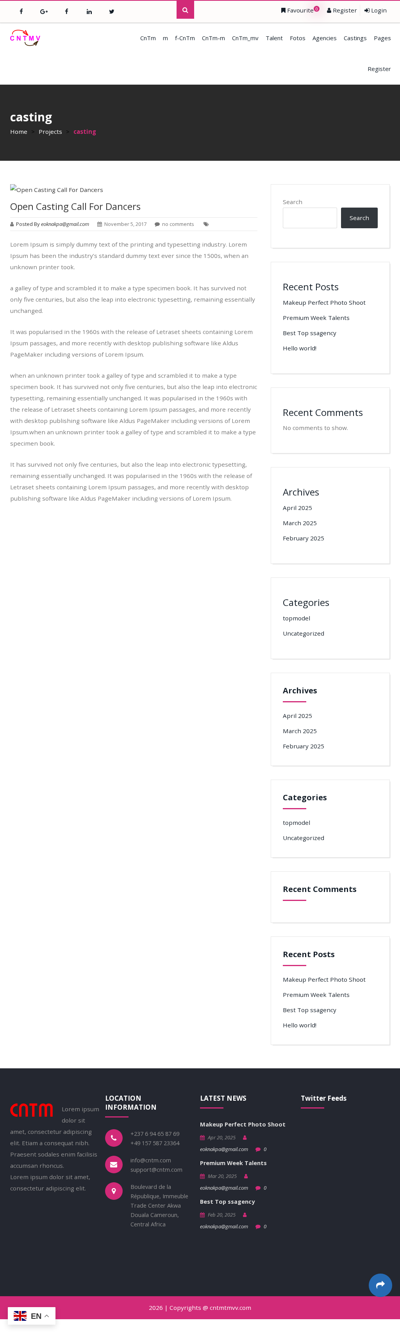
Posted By (53, 223)
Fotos (297, 38)
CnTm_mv (245, 38)
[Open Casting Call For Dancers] (134, 189)
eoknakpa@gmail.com (224, 1149)
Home (18, 131)
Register (344, 10)
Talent (274, 38)
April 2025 (297, 508)
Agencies (324, 38)
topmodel (296, 618)
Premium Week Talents (316, 318)
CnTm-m (213, 38)
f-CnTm (185, 38)
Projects (50, 131)
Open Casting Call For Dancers (75, 206)
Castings (355, 38)
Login (378, 10)
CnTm (148, 38)
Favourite (302, 10)
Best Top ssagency (309, 333)
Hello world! (299, 348)
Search (292, 202)
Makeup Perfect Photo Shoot (324, 302)
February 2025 (303, 538)
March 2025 (300, 523)
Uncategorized (303, 633)
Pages (382, 38)
